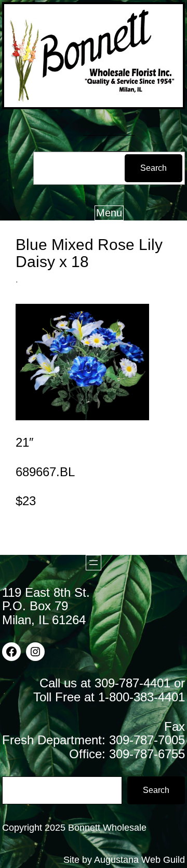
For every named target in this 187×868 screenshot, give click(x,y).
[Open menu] (93, 562)
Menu (109, 212)
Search (153, 168)
